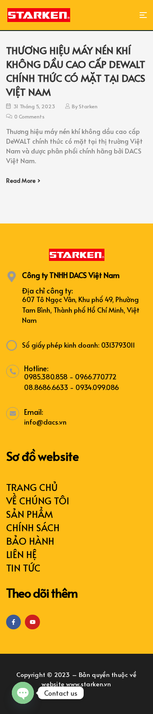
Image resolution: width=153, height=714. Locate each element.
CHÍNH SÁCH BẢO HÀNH (33, 534)
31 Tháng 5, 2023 (34, 106)
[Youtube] (32, 622)
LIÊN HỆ (21, 554)
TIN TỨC (23, 567)
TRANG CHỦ (32, 487)
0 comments (29, 116)
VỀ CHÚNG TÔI (37, 500)
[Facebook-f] (13, 622)
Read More (20, 180)
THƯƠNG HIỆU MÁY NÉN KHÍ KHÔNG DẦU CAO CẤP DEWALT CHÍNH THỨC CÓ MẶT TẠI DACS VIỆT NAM (75, 71)
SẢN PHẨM (29, 514)
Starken (88, 106)
